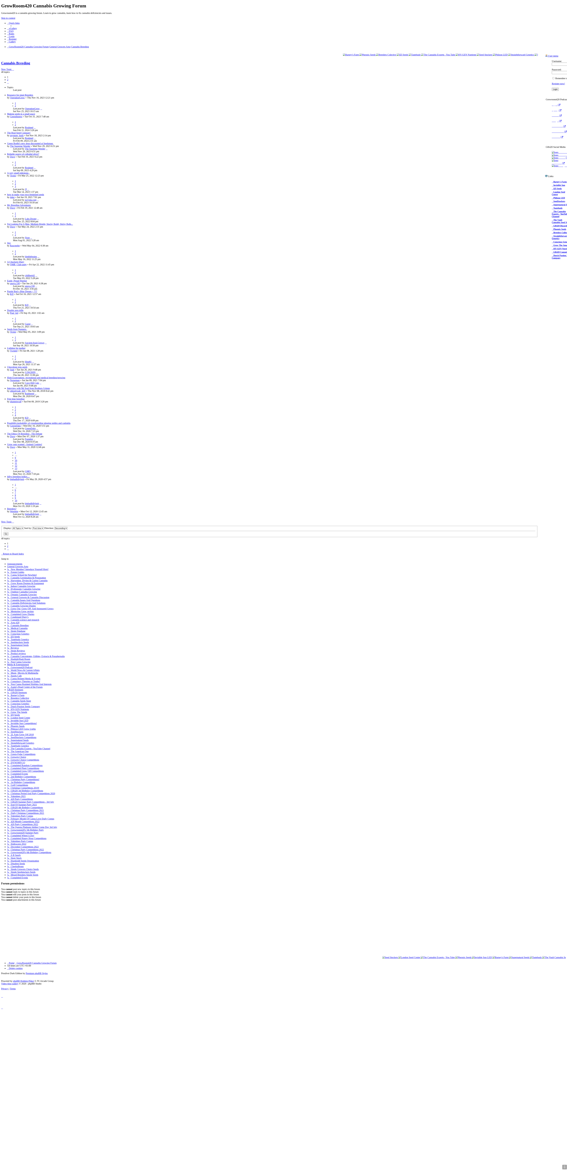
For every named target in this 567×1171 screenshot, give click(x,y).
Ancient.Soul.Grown (34, 343)
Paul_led (14, 313)
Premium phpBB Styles (37, 922)
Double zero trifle (15, 310)
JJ (26, 189)
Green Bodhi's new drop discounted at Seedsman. (30, 143)
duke (12, 197)
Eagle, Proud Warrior (17, 281)
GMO (28, 471)
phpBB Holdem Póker (23, 930)
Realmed (29, 127)
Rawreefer (15, 245)
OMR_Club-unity (18, 264)
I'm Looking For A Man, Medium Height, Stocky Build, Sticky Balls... (40, 224)
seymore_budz (17, 135)
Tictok (13, 175)
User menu (553, 56)
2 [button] (7, 79)
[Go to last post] (41, 108)
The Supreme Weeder (20, 146)
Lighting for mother (16, 348)
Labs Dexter (30, 219)
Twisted (13, 351)
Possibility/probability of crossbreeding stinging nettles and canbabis (38, 423)
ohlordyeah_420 (17, 391)
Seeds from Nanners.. (17, 329)
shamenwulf (15, 401)
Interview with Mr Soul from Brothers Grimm (28, 388)
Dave (12, 156)
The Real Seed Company (19, 133)
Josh (12, 369)
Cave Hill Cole (32, 383)
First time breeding (16, 399)
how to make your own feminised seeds (25, 194)
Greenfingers (16, 116)
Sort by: (28, 528)
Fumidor (29, 439)
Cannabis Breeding (15, 63)
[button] (8, 82)
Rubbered (29, 393)
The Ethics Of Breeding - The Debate (24, 434)
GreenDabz (15, 426)
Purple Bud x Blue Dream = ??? (22, 291)
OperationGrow (17, 97)
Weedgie (14, 511)
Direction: (49, 528)
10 (16, 460)
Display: (8, 528)
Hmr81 (28, 361)
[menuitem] (12, 28)
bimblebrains (31, 256)
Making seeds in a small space (21, 114)
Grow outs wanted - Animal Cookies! (24, 444)
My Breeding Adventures (19, 205)
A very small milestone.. (18, 173)
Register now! (558, 83)
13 (16, 468)
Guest (27, 324)
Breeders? (11, 509)
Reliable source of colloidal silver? (23, 154)
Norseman (15, 380)
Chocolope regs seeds (17, 367)
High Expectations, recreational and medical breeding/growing (36, 377)
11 (16, 463)
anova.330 (15, 283)
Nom (27, 237)
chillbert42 (30, 275)
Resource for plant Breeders (20, 95)
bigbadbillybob (17, 479)
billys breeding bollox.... (18, 476)
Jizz (9, 243)
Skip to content (8, 18)
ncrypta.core (30, 200)
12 (16, 466)
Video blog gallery (9, 932)
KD (12, 294)
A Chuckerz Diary (15, 262)
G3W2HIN (30, 372)
